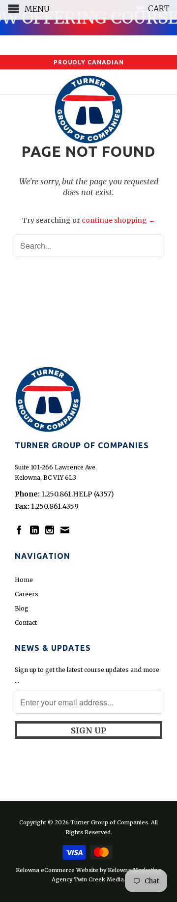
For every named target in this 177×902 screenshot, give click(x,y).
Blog (22, 608)
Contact (26, 622)
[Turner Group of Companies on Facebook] (19, 529)
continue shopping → (118, 220)
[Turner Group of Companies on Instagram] (49, 529)
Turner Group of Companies (109, 822)
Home (24, 579)
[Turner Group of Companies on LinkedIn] (34, 529)
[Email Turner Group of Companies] (64, 529)
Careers (26, 594)
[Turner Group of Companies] (88, 108)
